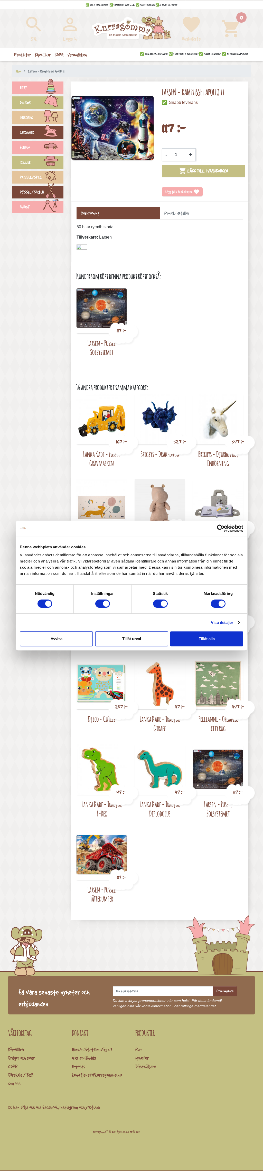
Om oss (14, 1083)
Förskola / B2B (20, 1075)
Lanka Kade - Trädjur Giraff (160, 723)
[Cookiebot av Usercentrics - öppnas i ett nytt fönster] (220, 528)
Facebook (50, 1107)
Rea (138, 1049)
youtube (93, 1107)
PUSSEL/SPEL (31, 177)
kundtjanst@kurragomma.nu (97, 1075)
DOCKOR (25, 102)
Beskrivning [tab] (90, 213)
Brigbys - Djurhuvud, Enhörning (218, 459)
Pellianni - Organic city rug (218, 723)
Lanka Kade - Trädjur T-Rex (102, 809)
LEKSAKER (27, 132)
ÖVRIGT (25, 207)
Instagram (69, 1107)
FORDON (25, 147)
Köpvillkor (16, 1049)
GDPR (12, 1066)
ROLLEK (25, 162)
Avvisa (56, 639)
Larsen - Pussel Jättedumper (102, 894)
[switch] (102, 604)
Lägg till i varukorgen (203, 171)
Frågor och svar (21, 1058)
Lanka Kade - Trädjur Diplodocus (160, 809)
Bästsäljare (145, 1066)
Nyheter (142, 1058)
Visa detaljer (222, 622)
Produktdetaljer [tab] (176, 213)
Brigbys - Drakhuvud (159, 454)
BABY (23, 87)
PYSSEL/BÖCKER (32, 192)
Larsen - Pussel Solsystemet (102, 348)
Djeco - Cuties (101, 719)
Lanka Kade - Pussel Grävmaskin (101, 459)
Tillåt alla (207, 639)
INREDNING (26, 117)
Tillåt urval (131, 639)
